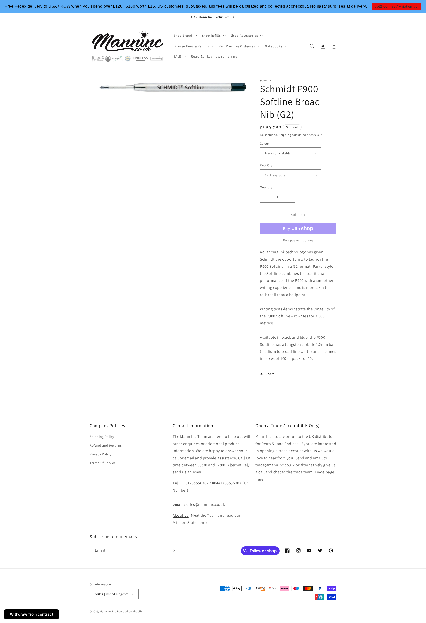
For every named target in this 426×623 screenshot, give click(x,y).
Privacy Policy (100, 454)
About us (181, 515)
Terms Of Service (103, 463)
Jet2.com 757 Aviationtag (396, 6)
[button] (185, 35)
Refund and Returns (106, 445)
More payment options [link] (298, 240)
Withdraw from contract (31, 614)
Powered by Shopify (129, 611)
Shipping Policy (102, 436)
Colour (264, 144)
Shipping (285, 135)
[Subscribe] (172, 550)
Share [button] (270, 374)
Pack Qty (266, 165)
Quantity (266, 187)
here (259, 479)
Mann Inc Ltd (108, 611)
